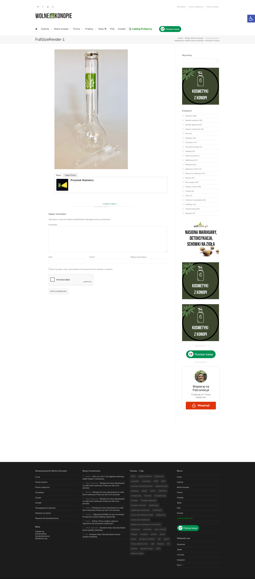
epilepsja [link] (135, 491)
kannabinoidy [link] (160, 496)
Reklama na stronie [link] (43, 513)
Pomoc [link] (77, 29)
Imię (50, 257)
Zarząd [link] (38, 498)
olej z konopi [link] (160, 529)
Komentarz (53, 225)
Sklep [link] (101, 29)
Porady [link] (188, 191)
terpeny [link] (160, 544)
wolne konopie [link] (137, 553)
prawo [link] (187, 195)
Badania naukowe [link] (191, 120)
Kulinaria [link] (188, 151)
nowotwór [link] (147, 529)
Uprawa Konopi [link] (190, 209)
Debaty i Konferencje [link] (192, 129)
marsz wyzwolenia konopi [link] (142, 515)
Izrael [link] (152, 491)
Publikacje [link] (189, 204)
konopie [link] (134, 500)
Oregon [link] (134, 534)
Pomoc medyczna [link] (196, 7)
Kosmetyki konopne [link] (192, 147)
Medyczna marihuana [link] (193, 173)
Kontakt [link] (122, 29)
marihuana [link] (157, 510)
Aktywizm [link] (188, 116)
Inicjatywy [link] (188, 138)
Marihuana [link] (189, 164)
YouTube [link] (180, 555)
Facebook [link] (181, 544)
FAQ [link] (112, 29)
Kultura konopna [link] (191, 156)
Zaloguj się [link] (39, 531)
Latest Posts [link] (70, 175)
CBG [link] (163, 481)
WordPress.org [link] (41, 539)
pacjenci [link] (144, 534)
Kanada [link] (148, 496)
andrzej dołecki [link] (145, 476)
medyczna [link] (160, 515)
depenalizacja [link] (161, 486)
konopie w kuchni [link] (138, 505)
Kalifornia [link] (162, 491)
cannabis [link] (135, 481)
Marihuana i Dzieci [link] (191, 169)
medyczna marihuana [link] (140, 520)
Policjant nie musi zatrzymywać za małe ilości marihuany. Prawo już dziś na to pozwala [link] (103, 485)
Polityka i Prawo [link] (191, 187)
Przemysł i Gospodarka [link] (193, 200)
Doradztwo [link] (181, 7)
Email (92, 257)
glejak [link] (144, 491)
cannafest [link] (146, 481)
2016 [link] (133, 476)
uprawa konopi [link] (146, 548)
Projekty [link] (89, 29)
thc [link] (168, 544)
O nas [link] (37, 477)
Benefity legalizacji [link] (191, 125)
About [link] (58, 175)
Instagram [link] (181, 560)
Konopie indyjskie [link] (148, 500)
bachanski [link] (159, 476)
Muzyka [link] (188, 178)
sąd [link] (152, 544)
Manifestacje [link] (189, 160)
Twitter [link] (179, 550)
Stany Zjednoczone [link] (139, 544)
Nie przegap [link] (189, 182)
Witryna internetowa (139, 257)
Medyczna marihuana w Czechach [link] (145, 524)
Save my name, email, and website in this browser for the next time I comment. (81, 269)
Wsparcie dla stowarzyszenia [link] (47, 518)
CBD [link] (156, 481)
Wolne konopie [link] (61, 29)
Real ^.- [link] (180, 565)
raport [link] (166, 539)
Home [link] (179, 477)
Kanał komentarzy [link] (42, 536)
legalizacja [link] (153, 505)
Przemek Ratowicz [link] (82, 180)
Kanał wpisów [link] (40, 534)
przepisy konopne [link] (147, 539)
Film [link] (186, 133)
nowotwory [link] (135, 529)
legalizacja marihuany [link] (140, 510)
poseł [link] (162, 534)
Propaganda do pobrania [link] (45, 508)
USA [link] (158, 548)
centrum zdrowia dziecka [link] (141, 486)
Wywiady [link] (188, 213)
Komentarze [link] (189, 142)
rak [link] (159, 539)
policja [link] (154, 534)
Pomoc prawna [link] (212, 7)
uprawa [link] (134, 548)
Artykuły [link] (45, 29)
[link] (251, 18)
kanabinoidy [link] (136, 496)
